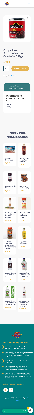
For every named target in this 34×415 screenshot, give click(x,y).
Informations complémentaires (16, 87)
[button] (27, 18)
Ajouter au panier (20, 68)
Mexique (13, 76)
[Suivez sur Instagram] (11, 390)
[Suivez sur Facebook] (5, 390)
